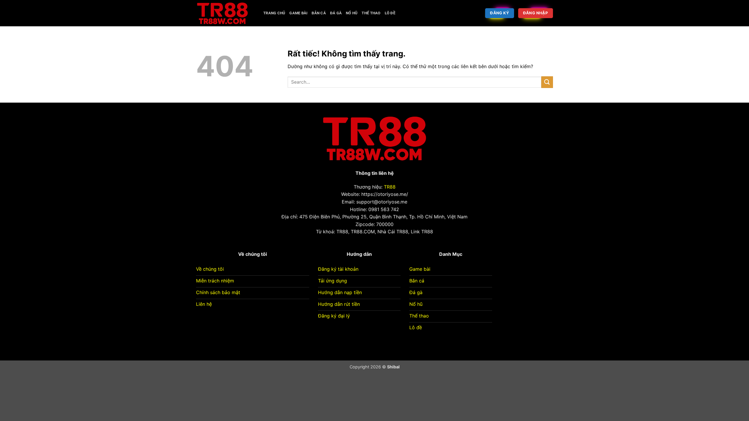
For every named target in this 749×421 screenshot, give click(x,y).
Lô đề (390, 13)
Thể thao (371, 13)
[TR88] (225, 13)
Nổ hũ (352, 13)
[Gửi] (547, 82)
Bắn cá (319, 13)
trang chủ (274, 13)
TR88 (390, 187)
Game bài (298, 13)
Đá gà (336, 13)
